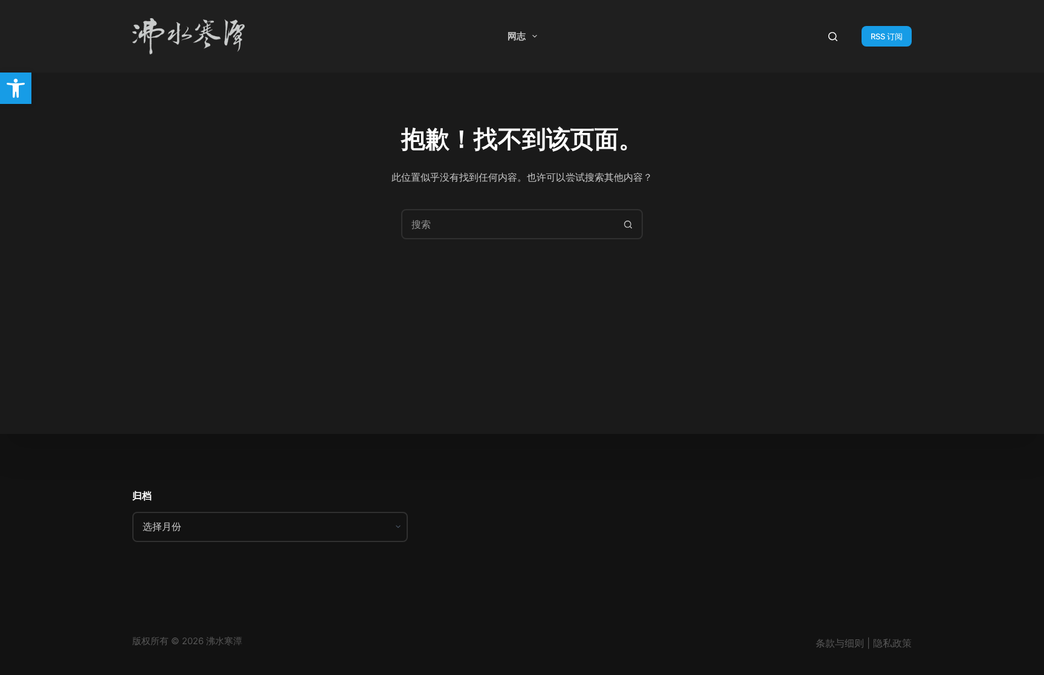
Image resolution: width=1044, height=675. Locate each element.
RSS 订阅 (887, 36)
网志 (516, 36)
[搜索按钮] (628, 224)
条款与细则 (840, 643)
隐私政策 (892, 643)
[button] (15, 88)
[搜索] (832, 36)
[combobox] (508, 224)
